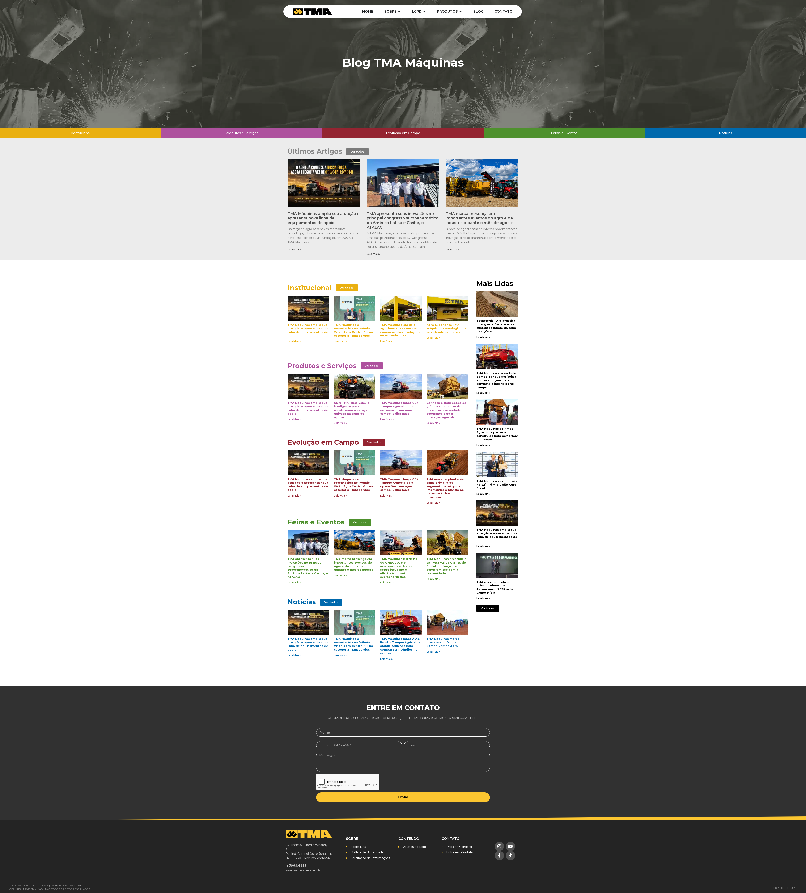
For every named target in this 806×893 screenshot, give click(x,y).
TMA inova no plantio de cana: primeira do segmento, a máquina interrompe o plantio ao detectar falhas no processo (445, 488)
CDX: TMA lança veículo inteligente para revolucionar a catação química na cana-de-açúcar (351, 410)
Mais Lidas (494, 283)
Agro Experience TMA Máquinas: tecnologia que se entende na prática (446, 328)
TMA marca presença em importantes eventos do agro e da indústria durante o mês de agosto (480, 218)
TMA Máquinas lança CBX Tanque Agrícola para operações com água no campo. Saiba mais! (399, 408)
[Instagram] (499, 846)
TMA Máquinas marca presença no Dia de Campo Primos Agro (443, 642)
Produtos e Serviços (322, 366)
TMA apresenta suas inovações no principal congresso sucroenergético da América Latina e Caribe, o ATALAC (402, 220)
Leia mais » (294, 249)
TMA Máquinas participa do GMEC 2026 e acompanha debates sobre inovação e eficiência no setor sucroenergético (398, 567)
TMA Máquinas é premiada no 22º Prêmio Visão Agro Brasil (496, 484)
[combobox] (321, 745)
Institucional (309, 288)
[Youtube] (510, 846)
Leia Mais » (294, 341)
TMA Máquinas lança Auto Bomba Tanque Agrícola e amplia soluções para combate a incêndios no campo (400, 646)
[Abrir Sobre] (399, 11)
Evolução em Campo (323, 442)
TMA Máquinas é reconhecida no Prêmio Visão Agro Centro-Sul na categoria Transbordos (353, 330)
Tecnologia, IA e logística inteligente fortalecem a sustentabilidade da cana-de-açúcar (496, 326)
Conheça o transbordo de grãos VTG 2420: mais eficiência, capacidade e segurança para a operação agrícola (446, 410)
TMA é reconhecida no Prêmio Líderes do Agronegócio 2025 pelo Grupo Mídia (494, 587)
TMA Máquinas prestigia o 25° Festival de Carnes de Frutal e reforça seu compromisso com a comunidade (447, 566)
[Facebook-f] (499, 855)
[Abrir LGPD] (424, 11)
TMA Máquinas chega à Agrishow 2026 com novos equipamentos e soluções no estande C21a (400, 330)
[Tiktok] (510, 855)
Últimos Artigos (315, 151)
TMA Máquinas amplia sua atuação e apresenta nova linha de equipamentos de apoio (324, 218)
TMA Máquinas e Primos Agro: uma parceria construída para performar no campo (497, 434)
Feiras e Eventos (316, 522)
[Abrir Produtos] (460, 11)
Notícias (302, 602)
